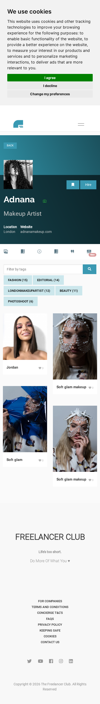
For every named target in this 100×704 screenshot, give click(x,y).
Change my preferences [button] (50, 94)
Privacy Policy (50, 624)
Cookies (50, 636)
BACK (10, 145)
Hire (88, 185)
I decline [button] (50, 86)
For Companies (50, 601)
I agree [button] (50, 78)
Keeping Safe (50, 630)
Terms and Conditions (50, 607)
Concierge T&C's (50, 613)
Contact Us (50, 642)
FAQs (50, 619)
